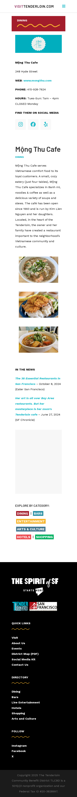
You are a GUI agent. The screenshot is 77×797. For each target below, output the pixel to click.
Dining (19, 157)
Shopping (18, 713)
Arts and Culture (24, 718)
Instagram (19, 745)
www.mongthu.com (37, 80)
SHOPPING (44, 537)
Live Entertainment (26, 702)
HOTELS (23, 537)
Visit (15, 637)
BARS (38, 513)
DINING (22, 20)
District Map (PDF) (25, 654)
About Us (18, 643)
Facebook (19, 751)
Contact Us (20, 664)
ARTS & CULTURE (31, 529)
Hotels (16, 708)
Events (17, 648)
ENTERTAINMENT (31, 521)
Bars (15, 697)
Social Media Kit (23, 659)
